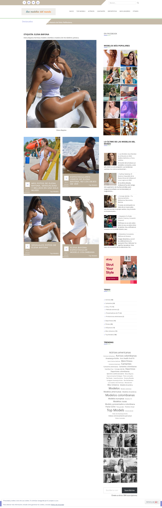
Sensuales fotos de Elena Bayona (43, 246)
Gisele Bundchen (118, 378)
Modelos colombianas (120, 395)
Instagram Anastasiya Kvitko (115, 380)
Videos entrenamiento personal (120, 416)
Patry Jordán (120, 407)
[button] (107, 428)
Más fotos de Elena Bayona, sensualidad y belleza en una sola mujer (44, 186)
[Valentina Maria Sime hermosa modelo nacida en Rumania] (129, 75)
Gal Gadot (109, 378)
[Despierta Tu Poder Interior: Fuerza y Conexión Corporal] (110, 221)
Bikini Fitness (126, 361)
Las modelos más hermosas (116, 382)
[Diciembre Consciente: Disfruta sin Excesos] (110, 239)
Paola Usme (110, 406)
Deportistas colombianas (120, 371)
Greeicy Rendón (129, 378)
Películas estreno (111, 309)
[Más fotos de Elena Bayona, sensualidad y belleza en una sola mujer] (42, 158)
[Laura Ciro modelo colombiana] (111, 126)
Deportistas (112, 11)
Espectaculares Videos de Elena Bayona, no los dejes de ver (83, 180)
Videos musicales (120, 418)
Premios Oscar (129, 407)
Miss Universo (125, 11)
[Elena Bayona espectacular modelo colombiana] (80, 220)
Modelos (114, 388)
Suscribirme (130, 490)
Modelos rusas (120, 401)
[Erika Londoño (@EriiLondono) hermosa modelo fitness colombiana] (129, 109)
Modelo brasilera (126, 385)
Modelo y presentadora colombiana (120, 404)
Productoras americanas (114, 316)
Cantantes (101, 11)
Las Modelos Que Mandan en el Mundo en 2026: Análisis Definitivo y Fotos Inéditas (127, 157)
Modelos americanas (112, 391)
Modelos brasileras (129, 392)
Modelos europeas (116, 398)
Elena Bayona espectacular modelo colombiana (82, 249)
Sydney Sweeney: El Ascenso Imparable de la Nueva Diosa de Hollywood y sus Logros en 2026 (127, 177)
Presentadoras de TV (113, 313)
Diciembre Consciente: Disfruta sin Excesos (126, 235)
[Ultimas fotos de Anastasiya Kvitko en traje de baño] (111, 92)
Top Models (80, 11)
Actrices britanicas (109, 356)
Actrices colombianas (126, 355)
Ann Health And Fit (127, 358)
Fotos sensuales (128, 376)
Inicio (71, 11)
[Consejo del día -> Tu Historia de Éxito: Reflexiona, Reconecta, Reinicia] (110, 201)
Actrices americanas (120, 352)
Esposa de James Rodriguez (114, 376)
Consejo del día (119, 369)
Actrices (91, 11)
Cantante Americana (114, 364)
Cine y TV (108, 307)
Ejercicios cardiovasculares (115, 374)
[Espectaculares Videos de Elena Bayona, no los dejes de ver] (80, 155)
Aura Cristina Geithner (114, 361)
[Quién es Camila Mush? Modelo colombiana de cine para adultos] (129, 58)
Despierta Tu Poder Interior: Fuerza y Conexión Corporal (127, 218)
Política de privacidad (57, 505)
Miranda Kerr (128, 382)
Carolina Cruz (109, 369)
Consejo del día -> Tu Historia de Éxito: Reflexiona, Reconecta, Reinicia (125, 199)
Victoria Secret (129, 411)
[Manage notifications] (156, 502)
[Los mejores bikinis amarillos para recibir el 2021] (129, 126)
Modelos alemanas (126, 389)
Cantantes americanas (110, 367)
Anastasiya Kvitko (112, 358)
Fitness (135, 11)
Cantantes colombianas (128, 366)
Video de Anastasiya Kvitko (120, 414)
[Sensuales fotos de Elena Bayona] (42, 219)
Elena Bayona (129, 374)
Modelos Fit (128, 399)
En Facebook (110, 34)
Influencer (108, 328)
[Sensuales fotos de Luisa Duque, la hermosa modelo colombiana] (111, 109)
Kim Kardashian (128, 380)
